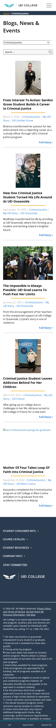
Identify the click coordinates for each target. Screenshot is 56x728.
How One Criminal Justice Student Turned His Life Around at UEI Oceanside (27, 197)
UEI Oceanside (29, 213)
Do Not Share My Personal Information (23, 613)
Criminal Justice (31, 116)
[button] (9, 724)
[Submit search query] (50, 52)
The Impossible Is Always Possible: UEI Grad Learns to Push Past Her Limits (25, 290)
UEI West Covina (25, 483)
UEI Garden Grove (22, 120)
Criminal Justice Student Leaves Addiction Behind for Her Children (27, 382)
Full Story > (46, 142)
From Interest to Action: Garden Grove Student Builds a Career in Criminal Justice (28, 104)
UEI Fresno (18, 399)
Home (6, 13)
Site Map (30, 614)
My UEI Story (10, 213)
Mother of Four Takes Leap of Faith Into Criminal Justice (26, 469)
